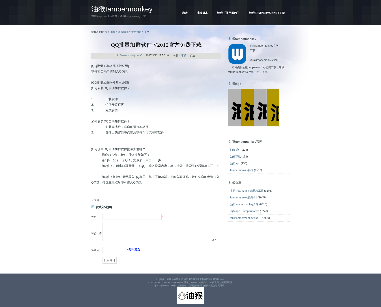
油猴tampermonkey (122, 9)
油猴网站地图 (226, 282)
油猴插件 (235, 149)
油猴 (185, 13)
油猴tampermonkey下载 (267, 13)
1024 (222, 279)
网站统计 (222, 285)
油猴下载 (235, 156)
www (194, 282)
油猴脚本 (202, 13)
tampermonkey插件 (241, 170)
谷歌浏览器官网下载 (194, 279)
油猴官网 (214, 282)
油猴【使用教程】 (228, 13)
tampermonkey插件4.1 (243, 197)
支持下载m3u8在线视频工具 (246, 190)
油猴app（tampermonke (244, 211)
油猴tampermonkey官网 (104, 16)
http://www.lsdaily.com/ (128, 55)
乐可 (169, 279)
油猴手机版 (177, 279)
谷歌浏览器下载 (211, 279)
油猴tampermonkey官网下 (245, 218)
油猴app (136, 31)
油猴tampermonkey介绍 (244, 204)
